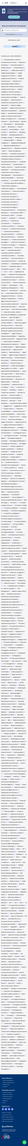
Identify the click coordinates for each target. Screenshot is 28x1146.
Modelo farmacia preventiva (9, 744)
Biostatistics (11, 127)
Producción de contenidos (18, 809)
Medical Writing (21, 731)
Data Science (13, 290)
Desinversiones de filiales (8, 336)
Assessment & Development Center (11, 103)
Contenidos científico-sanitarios (10, 253)
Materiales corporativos (16, 712)
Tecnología (4, 999)
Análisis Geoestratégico (8, 73)
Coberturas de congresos (8, 186)
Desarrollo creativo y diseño (12, 312)
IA (4, 586)
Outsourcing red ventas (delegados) (14, 774)
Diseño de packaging (17, 366)
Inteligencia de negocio (8, 639)
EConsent (4, 390)
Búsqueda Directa (6, 148)
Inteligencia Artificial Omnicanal (10, 637)
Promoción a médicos (16, 833)
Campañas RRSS (18, 164)
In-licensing (17, 613)
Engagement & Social (20, 406)
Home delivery (21, 583)
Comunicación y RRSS (7, 215)
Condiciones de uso (7, 1115)
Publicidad (19, 854)
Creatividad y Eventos (7, 269)
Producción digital (9, 811)
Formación (13, 503)
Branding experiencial (15, 135)
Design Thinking (16, 333)
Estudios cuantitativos (7, 449)
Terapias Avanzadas (16, 1013)
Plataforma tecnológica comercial (11, 795)
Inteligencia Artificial (15, 634)
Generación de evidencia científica (11, 545)
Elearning (12, 401)
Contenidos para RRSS (7, 256)
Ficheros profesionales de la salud (11, 500)
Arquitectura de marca (8, 89)
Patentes (16, 776)
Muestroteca (11, 755)
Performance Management (9, 782)
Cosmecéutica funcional (8, 261)
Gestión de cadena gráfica (11, 554)
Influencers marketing (7, 618)
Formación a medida (21, 505)
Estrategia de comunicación (9, 430)
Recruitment (5, 870)
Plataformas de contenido (9, 798)
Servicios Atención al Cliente (9, 943)
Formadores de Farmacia (15, 535)
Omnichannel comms (7, 760)
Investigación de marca (8, 653)
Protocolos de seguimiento (9, 838)
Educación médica (14, 395)
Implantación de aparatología (10, 597)
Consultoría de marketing (11, 231)
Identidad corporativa (13, 594)
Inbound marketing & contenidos (10, 615)
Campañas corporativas (17, 154)
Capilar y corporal (6, 167)
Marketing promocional (8, 701)
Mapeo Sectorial (16, 674)
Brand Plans (12, 132)
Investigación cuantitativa (8, 650)
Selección (22, 927)
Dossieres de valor (17, 384)
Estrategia (20, 427)
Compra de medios (18, 191)
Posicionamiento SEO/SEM (8, 801)
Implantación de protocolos (9, 607)
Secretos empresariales (8, 924)
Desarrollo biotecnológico (19, 309)
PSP (23, 849)
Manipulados (5, 674)
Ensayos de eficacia (18, 411)
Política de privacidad (7, 1121)
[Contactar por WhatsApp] (24, 1142)
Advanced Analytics (16, 65)
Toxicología (9, 1015)
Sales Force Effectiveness (8, 911)
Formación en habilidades (11, 513)
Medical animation (18, 720)
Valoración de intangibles (8, 1042)
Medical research (6, 728)
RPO (10, 903)
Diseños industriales (7, 379)
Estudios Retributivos (12, 462)
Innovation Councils (7, 631)
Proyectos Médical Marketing (9, 843)
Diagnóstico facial (21, 339)
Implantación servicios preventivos (11, 610)
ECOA (12, 387)
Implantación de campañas (9, 599)
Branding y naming (6, 137)
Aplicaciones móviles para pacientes (12, 86)
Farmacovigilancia (17, 497)
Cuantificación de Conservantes (13, 277)
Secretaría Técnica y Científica (10, 921)
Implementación (6, 613)
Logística (3, 669)
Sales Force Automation (18, 908)
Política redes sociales (7, 1117)
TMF (2, 1015)
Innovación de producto (17, 626)
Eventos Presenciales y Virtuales (10, 473)
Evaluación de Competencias (9, 465)
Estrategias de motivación (8, 443)
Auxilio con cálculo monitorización (11, 116)
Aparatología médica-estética (10, 84)
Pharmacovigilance (6, 784)
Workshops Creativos (7, 1066)
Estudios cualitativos (16, 446)
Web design (18, 1064)
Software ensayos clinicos (8, 959)
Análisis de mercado (17, 70)
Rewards (3, 903)
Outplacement (5, 771)
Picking (17, 784)
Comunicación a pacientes (9, 197)
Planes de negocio (19, 787)
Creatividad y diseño (15, 266)
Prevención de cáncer (7, 806)
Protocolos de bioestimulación (10, 835)
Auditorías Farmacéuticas (8, 111)
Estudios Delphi (14, 457)
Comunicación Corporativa (9, 202)
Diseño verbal (20, 374)
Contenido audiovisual (13, 250)
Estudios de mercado (7, 454)
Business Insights (9, 140)
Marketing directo (6, 696)
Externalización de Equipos (9, 484)
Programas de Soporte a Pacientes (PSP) (13, 827)
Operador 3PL (21, 760)
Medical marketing (16, 725)
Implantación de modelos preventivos (12, 605)
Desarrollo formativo (7, 320)
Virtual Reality (21, 1050)
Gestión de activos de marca (17, 551)
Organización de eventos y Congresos (12, 768)
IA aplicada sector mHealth (16, 586)
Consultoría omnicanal (17, 242)
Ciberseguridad (5, 175)
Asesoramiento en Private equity (10, 94)
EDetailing (12, 390)
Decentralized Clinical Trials (14, 293)
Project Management (10, 830)
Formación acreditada (10, 508)
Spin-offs (11, 983)
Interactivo (23, 642)
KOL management (9, 664)
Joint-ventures (15, 661)
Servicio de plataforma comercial (11, 940)
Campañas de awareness (8, 162)
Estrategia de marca (20, 433)
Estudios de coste (16, 452)
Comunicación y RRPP (16, 213)
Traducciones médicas (16, 1029)
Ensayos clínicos (8, 409)
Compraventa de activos (8, 194)
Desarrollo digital (14, 317)
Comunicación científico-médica (10, 199)
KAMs (25, 661)
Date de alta (19, 34)
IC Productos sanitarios (8, 588)
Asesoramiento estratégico (9, 97)
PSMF (17, 849)
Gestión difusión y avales (19, 564)
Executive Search (6, 476)
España (14, 46)
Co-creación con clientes (18, 180)
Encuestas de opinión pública (18, 403)
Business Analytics (20, 137)
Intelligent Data (22, 639)
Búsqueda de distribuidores (11, 146)
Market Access (12, 682)
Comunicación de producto (9, 205)
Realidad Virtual (15, 868)
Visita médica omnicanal (17, 1056)
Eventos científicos (9, 468)
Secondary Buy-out (14, 919)
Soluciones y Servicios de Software (11, 964)
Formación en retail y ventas (9, 516)
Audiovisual (4, 105)
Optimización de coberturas (9, 763)
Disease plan (5, 366)
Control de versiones (17, 258)
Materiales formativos (7, 715)
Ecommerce (20, 387)
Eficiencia (4, 401)
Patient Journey (14, 779)
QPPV (17, 857)
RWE (21, 903)
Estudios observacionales (8, 460)
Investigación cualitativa (15, 648)
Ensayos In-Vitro (14, 417)
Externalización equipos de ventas (11, 486)
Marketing (13, 685)
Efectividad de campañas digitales (11, 398)
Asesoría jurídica (16, 100)
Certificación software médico (10, 172)
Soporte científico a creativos (10, 967)
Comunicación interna (7, 210)
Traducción (7, 1018)
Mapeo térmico (5, 677)
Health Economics (9, 583)
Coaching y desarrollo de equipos (13, 183)
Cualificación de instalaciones (17, 274)
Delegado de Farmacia (7, 296)
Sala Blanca (4, 908)
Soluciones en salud (14, 962)
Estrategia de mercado (11, 435)
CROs (24, 269)
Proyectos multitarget (7, 846)
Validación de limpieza (7, 1037)
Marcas (16, 680)
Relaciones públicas (13, 897)
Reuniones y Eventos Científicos (10, 900)
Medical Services (19, 728)
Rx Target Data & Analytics (16, 905)
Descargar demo (14, 17)
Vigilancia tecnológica (7, 1050)
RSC (15, 903)
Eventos (23, 465)
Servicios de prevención (20, 945)
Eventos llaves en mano (17, 470)
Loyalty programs (16, 672)
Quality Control (15, 862)
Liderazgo (18, 666)
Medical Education (6, 723)
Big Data (23, 121)
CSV (5, 272)
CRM (18, 269)
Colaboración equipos (7, 188)
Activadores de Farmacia (8, 62)
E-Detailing (4, 387)
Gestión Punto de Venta (8, 575)
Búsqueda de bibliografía (18, 143)
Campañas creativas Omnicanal (10, 159)
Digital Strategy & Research (17, 355)
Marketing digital (15, 693)
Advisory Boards (6, 68)
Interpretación (8, 645)
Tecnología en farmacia (19, 1005)
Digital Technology (6, 358)
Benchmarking (14, 121)
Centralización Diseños (17, 170)
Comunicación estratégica (9, 207)
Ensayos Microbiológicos (15, 419)
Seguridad (13, 927)
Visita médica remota (7, 1058)
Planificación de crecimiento (9, 792)
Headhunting (21, 580)
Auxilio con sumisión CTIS (8, 119)
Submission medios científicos (10, 994)
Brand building (14, 129)
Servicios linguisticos (7, 951)
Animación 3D (16, 81)
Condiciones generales (7, 1119)
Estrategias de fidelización (17, 441)
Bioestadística (8, 124)
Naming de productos (13, 758)
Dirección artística (15, 363)
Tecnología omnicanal (10, 1007)
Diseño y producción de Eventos (10, 376)
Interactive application (10, 642)
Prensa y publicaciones (16, 803)
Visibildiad (4, 1056)
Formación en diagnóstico (18, 511)
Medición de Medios (9, 733)
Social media (13, 954)
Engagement (7, 406)
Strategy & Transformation (19, 988)
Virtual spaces (5, 1053)
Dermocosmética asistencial (9, 304)
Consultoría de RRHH (7, 234)
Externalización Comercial (16, 481)
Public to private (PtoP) (8, 852)
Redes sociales (12, 886)
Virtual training (16, 1053)
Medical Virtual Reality (7, 731)
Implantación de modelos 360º (10, 602)
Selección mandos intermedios (17, 935)
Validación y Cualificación (16, 1039)
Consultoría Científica (7, 226)
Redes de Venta (14, 881)
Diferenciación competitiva (12, 341)
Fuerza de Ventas (6, 537)
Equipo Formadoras (7, 422)
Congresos (12, 218)
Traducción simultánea (18, 1021)
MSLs (2, 755)
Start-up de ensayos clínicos (9, 986)
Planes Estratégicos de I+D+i (9, 790)
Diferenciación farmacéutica (9, 344)
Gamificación (16, 543)
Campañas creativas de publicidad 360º (13, 156)
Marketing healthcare (17, 699)
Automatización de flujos (15, 113)
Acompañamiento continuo (12, 60)
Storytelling (4, 988)
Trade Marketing (21, 1015)
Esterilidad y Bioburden (7, 427)
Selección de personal (7, 932)
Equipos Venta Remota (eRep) (13, 425)
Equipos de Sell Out (20, 422)
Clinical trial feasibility (7, 178)
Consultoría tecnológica (8, 245)
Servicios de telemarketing (11, 948)
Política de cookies (6, 1112)
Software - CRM (19, 956)
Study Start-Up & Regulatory (12, 991)
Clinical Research (18, 175)
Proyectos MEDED (17, 841)
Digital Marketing (14, 352)
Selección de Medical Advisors (13, 929)
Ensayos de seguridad (7, 414)
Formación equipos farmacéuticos (11, 519)
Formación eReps (6, 521)
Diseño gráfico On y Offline (9, 368)
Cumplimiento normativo (8, 280)
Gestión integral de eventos (12, 567)
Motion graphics (18, 752)
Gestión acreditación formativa (10, 548)
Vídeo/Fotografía (13, 1048)
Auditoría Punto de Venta (17, 108)
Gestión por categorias (16, 572)
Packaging (7, 776)
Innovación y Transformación (9, 629)
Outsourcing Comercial (19, 771)
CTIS (10, 272)
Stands (19, 983)
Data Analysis (13, 285)
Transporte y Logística (12, 1034)
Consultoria (15, 223)
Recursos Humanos (17, 870)
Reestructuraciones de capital (10, 889)
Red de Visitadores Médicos (9, 873)
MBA (9, 720)
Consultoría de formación (17, 229)
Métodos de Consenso (18, 741)
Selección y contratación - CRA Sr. (14, 937)
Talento (17, 997)
